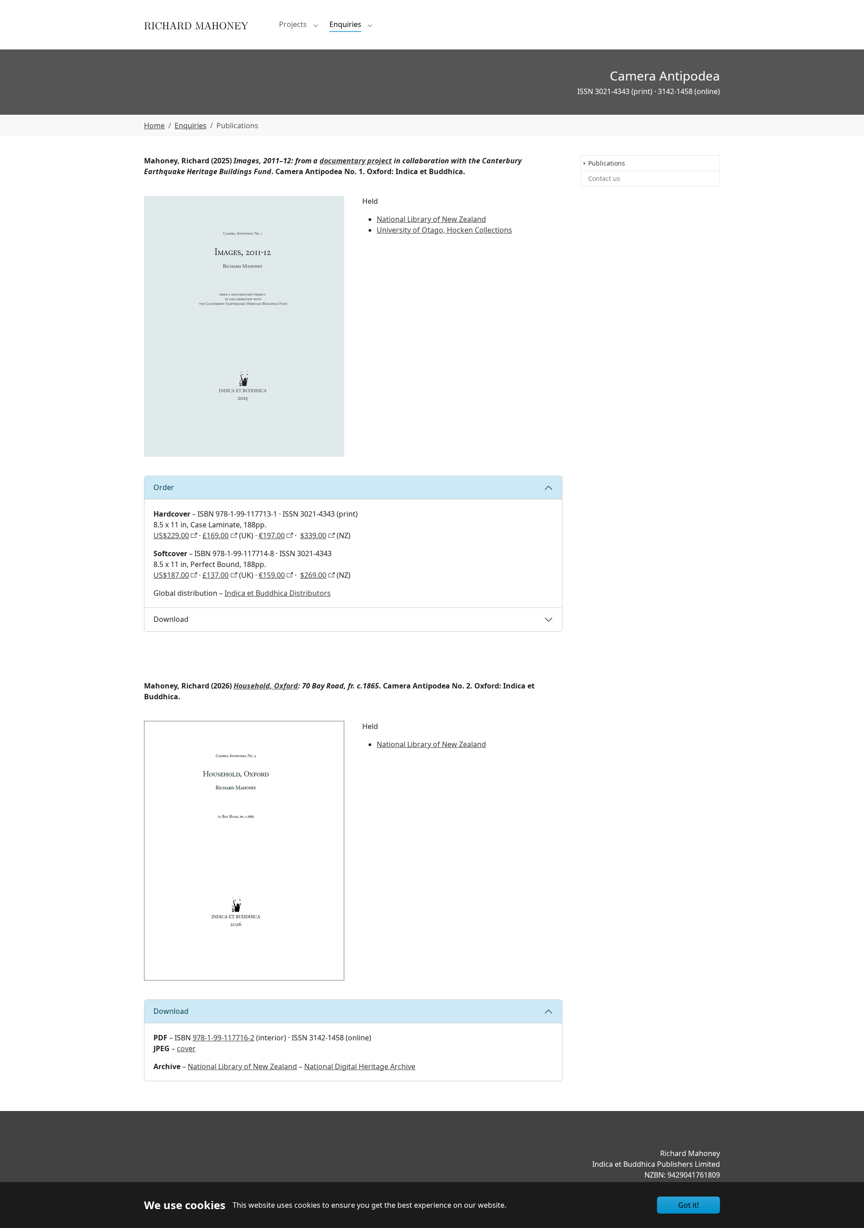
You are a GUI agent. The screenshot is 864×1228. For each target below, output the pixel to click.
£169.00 (215, 535)
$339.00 (313, 535)
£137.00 (215, 575)
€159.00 (272, 575)
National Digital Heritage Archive (359, 1066)
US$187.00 (171, 575)
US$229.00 (171, 535)
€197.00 (272, 535)
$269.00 (313, 575)
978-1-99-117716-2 (223, 1038)
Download (171, 619)
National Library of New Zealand (431, 219)
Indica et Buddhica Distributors (278, 593)
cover (186, 1048)
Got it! (688, 1205)
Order (163, 487)
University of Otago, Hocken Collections (444, 230)
